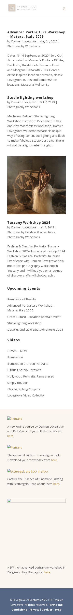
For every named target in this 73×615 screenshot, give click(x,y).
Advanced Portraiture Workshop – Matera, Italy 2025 (36, 34)
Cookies (47, 609)
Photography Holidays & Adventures (31, 232)
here (10, 436)
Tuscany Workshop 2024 (28, 222)
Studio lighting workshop (30, 97)
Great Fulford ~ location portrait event (34, 317)
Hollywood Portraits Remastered (30, 376)
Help (58, 609)
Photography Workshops (23, 46)
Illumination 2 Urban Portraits (27, 364)
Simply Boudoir (17, 383)
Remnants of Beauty (21, 299)
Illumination (15, 357)
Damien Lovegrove (23, 41)
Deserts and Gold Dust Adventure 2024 (35, 329)
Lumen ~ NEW (17, 351)
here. (56, 484)
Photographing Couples (23, 389)
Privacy (34, 609)
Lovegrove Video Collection (26, 395)
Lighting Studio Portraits (24, 370)
